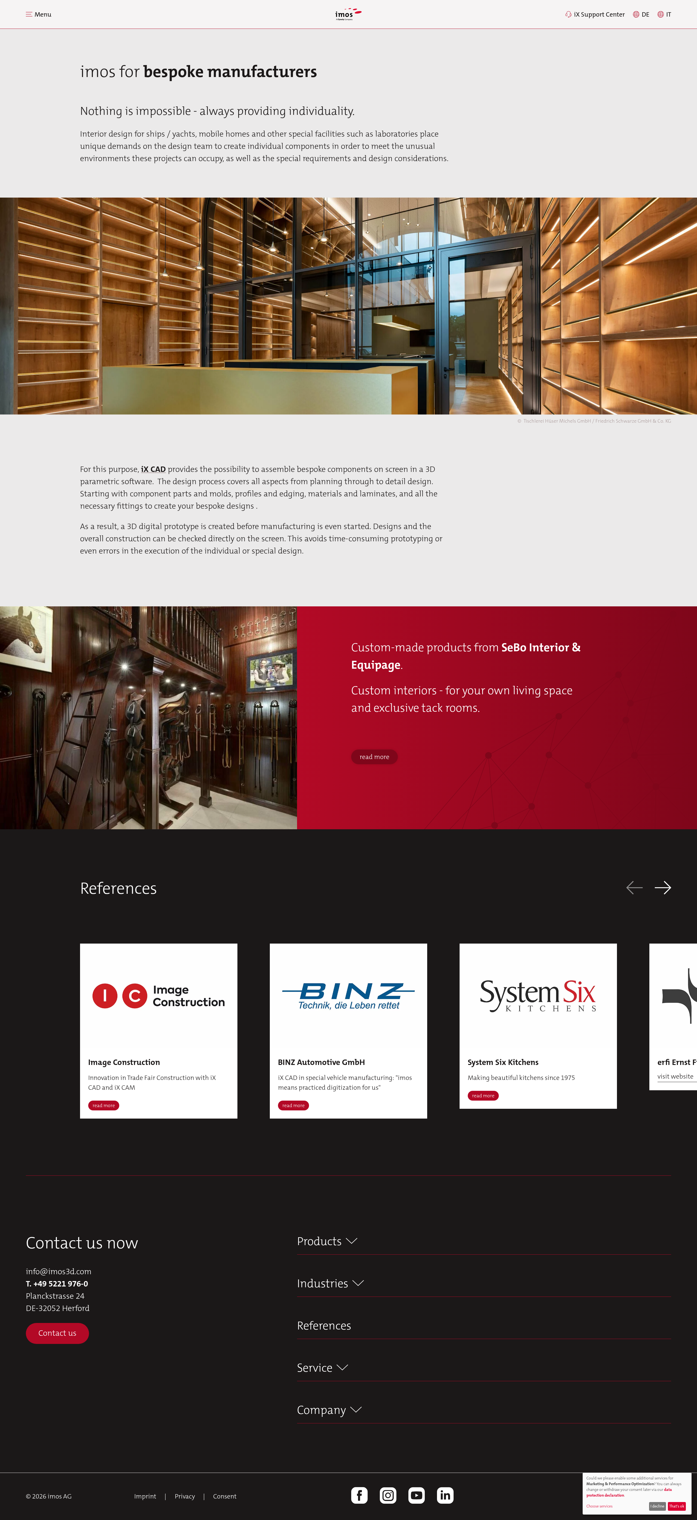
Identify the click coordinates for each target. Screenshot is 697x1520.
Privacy (185, 1496)
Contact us (57, 1333)
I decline (657, 1506)
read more (374, 757)
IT (668, 14)
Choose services (599, 1506)
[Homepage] (348, 14)
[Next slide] (663, 888)
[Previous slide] (634, 888)
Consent (225, 1496)
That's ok (676, 1506)
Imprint (145, 1496)
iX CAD (153, 469)
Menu (43, 14)
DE (645, 14)
